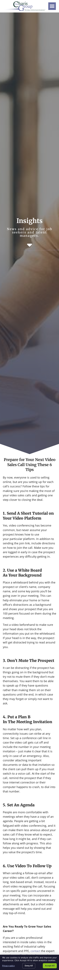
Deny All (29, 965)
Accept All (50, 965)
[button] (52, 6)
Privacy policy (8, 965)
